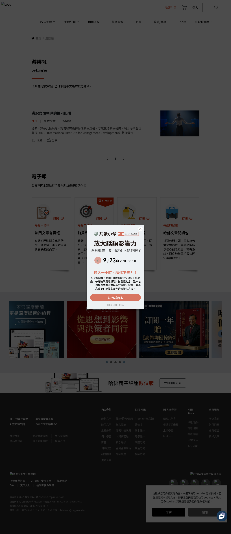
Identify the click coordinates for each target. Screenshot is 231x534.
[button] (140, 229)
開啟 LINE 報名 (115, 305)
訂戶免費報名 (115, 297)
